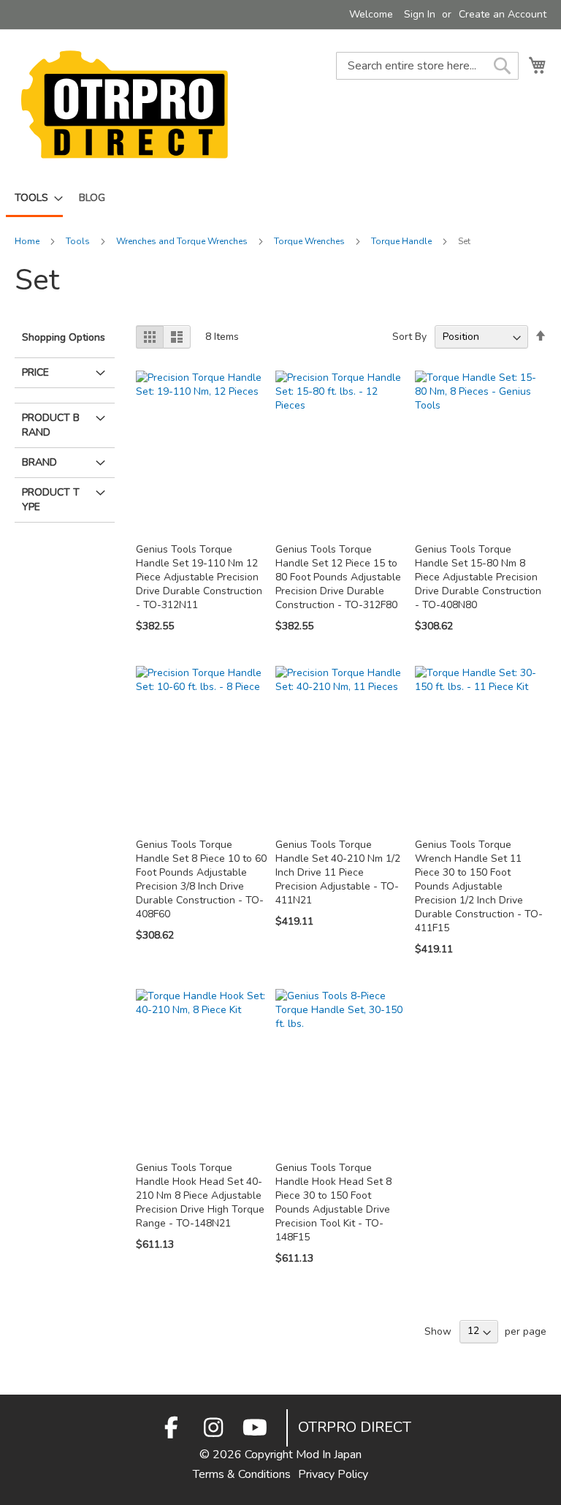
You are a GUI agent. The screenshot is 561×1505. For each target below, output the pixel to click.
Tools (79, 241)
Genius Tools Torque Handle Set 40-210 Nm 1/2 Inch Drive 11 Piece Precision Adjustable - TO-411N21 (337, 872)
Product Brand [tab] (51, 425)
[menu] (280, 199)
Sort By (409, 337)
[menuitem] (34, 199)
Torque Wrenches (310, 241)
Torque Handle (402, 241)
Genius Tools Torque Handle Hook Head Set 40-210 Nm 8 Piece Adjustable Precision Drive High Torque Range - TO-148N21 (200, 1195)
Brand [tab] (39, 462)
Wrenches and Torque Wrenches (183, 241)
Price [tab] (35, 372)
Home (28, 241)
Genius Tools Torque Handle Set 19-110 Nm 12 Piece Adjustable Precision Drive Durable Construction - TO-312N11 (199, 577)
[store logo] (124, 104)
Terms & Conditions (242, 1474)
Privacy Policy (333, 1474)
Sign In (419, 14)
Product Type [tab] (51, 499)
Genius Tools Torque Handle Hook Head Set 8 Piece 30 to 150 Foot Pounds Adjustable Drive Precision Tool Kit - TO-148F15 (333, 1202)
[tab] (65, 391)
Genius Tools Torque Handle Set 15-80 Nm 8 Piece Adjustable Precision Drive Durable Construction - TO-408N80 (478, 577)
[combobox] (427, 66)
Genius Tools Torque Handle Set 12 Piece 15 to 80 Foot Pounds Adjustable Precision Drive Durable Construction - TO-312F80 (338, 577)
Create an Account (502, 14)
